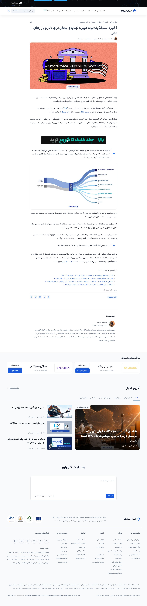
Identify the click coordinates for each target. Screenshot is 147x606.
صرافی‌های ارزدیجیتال (133, 539)
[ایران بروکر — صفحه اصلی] (131, 519)
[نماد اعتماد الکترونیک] (11, 519)
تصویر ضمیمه (48, 496)
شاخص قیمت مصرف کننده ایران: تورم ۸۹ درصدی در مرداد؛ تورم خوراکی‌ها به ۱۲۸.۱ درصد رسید (109, 436)
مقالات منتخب (117, 539)
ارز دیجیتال (118, 547)
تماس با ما (64, 547)
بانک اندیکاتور (81, 551)
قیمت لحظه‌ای (79, 10)
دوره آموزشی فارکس (116, 569)
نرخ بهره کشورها (80, 558)
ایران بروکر (113, 22)
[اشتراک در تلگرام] (35, 297)
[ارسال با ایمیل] (31, 297)
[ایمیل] (46, 541)
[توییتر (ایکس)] (27, 541)
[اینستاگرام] (21, 541)
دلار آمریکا (66, 112)
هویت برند (64, 543)
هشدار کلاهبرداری (98, 562)
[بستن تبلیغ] (1, 1)
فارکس (101, 543)
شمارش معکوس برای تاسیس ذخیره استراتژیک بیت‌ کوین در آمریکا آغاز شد (87, 275)
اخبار (106, 22)
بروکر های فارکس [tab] (104, 397)
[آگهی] (73, 3)
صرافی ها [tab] (117, 397)
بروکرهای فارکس (135, 543)
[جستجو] (13, 10)
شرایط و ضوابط (62, 562)
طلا (103, 551)
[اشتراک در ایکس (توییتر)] (44, 297)
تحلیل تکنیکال (117, 565)
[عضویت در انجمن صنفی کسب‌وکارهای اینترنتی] (38, 519)
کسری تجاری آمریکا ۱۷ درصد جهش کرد (28, 407)
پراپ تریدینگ (118, 554)
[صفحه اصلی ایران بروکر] (128, 10)
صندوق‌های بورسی (134, 554)
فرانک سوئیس (67, 261)
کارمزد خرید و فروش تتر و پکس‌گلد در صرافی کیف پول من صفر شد (26, 440)
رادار (53, 10)
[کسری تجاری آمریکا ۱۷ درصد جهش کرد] (59, 411)
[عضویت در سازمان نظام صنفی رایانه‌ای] (29, 519)
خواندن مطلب (83, 407)
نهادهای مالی (98, 10)
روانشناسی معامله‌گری (115, 551)
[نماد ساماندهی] (20, 519)
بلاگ (88, 10)
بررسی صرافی (82, 365)
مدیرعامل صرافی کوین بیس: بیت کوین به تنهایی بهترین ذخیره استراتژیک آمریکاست (83, 278)
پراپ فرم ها (136, 551)
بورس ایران (118, 558)
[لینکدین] (15, 541)
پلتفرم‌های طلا (135, 558)
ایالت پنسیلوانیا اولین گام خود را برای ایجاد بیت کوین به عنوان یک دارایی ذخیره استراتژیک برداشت (79, 281)
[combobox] (26, 11)
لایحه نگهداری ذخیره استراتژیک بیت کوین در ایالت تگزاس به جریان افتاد (88, 284)
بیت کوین (101, 554)
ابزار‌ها (68, 10)
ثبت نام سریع (83, 370)
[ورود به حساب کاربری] (8, 11)
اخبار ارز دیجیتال (96, 22)
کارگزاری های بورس (134, 547)
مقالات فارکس (117, 543)
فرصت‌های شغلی (62, 554)
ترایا (48, 10)
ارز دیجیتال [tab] (128, 397)
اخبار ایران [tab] (83, 397)
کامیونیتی (59, 10)
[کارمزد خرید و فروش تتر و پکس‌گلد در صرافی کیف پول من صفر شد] (59, 443)
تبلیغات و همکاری (61, 558)
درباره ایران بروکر (62, 539)
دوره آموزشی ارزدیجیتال (115, 573)
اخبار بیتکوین (83, 22)
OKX (65, 108)
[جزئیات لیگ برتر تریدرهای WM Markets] (59, 427)
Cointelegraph (107, 290)
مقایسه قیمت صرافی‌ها (78, 543)
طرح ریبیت (82, 547)
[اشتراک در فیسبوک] (48, 297)
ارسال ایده (64, 551)
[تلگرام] (40, 541)
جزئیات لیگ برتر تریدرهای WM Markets (27, 423)
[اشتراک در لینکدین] (40, 297)
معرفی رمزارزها (99, 558)
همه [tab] (136, 397)
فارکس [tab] (92, 397)
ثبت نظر (110, 496)
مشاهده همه (14, 388)
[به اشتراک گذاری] (31, 22)
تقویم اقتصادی (80, 554)
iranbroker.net (19, 595)
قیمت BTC (85, 112)
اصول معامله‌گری (117, 562)
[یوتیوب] (33, 541)
